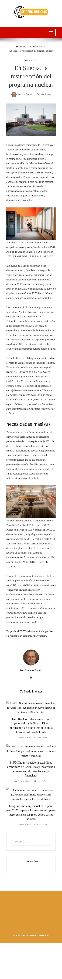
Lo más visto (31, 60)
